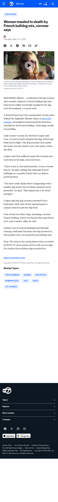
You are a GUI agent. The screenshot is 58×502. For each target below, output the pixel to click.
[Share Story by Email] (30, 45)
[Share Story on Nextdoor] (23, 45)
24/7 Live (20, 4)
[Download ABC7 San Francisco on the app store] (8, 436)
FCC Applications (26, 450)
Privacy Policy (7, 445)
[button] (4, 3)
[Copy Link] (36, 45)
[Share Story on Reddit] (17, 45)
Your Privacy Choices (21, 445)
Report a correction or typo (14, 257)
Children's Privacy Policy (40, 445)
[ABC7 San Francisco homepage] (10, 4)
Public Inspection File (10, 450)
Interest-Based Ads (43, 448)
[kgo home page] (6, 390)
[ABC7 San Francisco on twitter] (11, 429)
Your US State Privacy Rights (12, 448)
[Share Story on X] (11, 45)
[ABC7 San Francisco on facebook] (5, 429)
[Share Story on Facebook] (5, 45)
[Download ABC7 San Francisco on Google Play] (23, 436)
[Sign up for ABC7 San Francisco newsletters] (24, 429)
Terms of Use (29, 448)
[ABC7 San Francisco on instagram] (18, 429)
